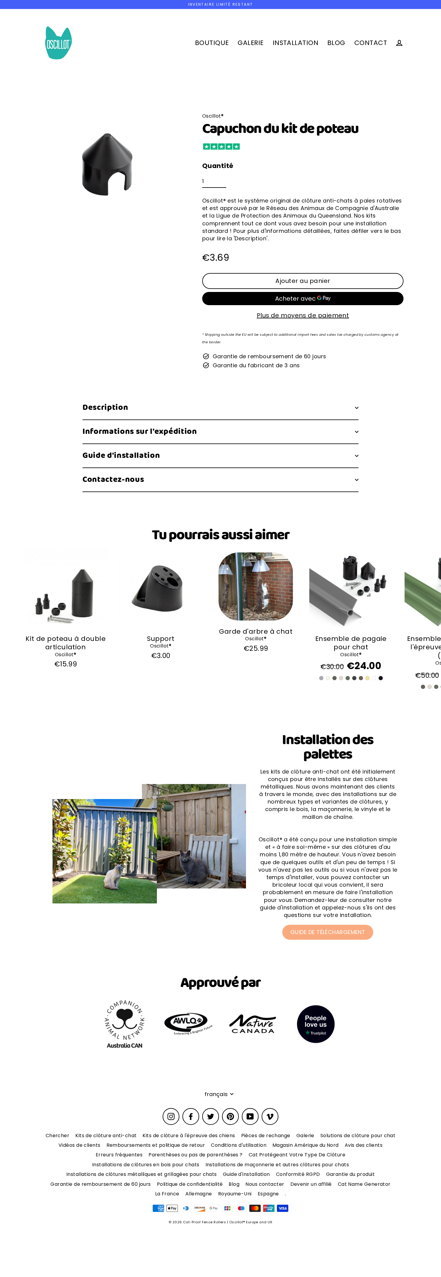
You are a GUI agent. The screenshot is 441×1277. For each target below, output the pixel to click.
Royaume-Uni (235, 1193)
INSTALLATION (295, 42)
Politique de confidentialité (190, 1184)
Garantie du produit (350, 1174)
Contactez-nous (113, 480)
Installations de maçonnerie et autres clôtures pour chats (277, 1164)
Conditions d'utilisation (238, 1145)
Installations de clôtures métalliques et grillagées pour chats (141, 1174)
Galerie (305, 1135)
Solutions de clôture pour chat (358, 1135)
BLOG (336, 42)
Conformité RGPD (298, 1174)
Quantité (217, 165)
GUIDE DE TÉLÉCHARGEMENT (327, 932)
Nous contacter (264, 1184)
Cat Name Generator (364, 1184)
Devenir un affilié (311, 1184)
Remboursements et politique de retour (155, 1145)
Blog (234, 1184)
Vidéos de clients (79, 1145)
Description (105, 408)
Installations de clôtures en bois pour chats (146, 1164)
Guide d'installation (121, 456)
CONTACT (370, 42)
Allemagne (198, 1193)
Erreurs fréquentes (119, 1154)
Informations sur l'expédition (139, 432)
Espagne (268, 1193)
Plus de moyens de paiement (303, 315)
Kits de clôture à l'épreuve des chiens (188, 1135)
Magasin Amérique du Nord (305, 1145)
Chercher (58, 1135)
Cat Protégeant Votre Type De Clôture (297, 1154)
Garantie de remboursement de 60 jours (100, 1184)
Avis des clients (363, 1145)
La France (167, 1193)
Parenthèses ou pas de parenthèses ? (195, 1154)
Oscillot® (65, 654)
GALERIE (250, 42)
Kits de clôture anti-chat (105, 1135)
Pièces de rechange (265, 1135)
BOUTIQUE (212, 42)
